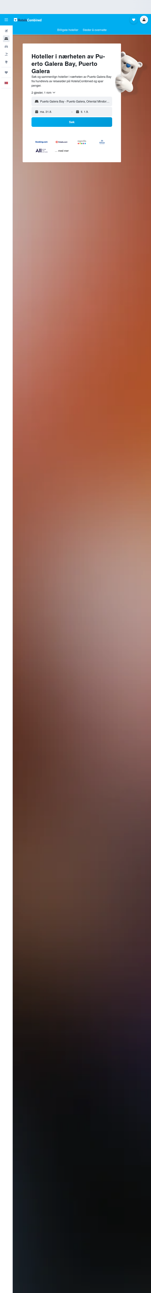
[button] (6, 20)
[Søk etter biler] (6, 46)
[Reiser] (6, 72)
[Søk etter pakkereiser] (6, 54)
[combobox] (43, 92)
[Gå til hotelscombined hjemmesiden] (27, 19)
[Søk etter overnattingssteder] (6, 38)
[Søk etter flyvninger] (6, 31)
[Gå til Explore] (6, 62)
